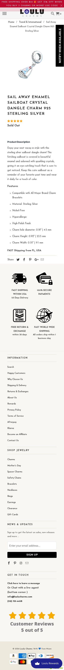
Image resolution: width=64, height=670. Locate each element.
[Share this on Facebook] (23, 260)
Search (10, 367)
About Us (12, 398)
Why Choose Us (15, 379)
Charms (11, 459)
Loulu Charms (26, 649)
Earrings (11, 502)
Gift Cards (12, 515)
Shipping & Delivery (16, 385)
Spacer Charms (14, 472)
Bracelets (12, 484)
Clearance (12, 508)
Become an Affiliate (17, 434)
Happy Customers (16, 373)
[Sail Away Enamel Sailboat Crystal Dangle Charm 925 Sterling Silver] (32, 64)
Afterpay (11, 422)
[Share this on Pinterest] (29, 260)
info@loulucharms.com (19, 597)
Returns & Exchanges (17, 391)
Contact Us (13, 440)
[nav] (4, 14)
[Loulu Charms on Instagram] (21, 563)
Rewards (11, 404)
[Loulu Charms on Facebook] (9, 563)
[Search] (53, 14)
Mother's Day (14, 466)
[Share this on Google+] (35, 260)
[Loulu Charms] (32, 10)
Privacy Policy (14, 410)
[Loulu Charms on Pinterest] (15, 563)
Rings (10, 496)
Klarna (10, 428)
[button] (15, 121)
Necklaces (12, 490)
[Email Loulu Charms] (27, 563)
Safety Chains (14, 478)
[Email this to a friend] (41, 260)
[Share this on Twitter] (17, 260)
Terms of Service (15, 416)
